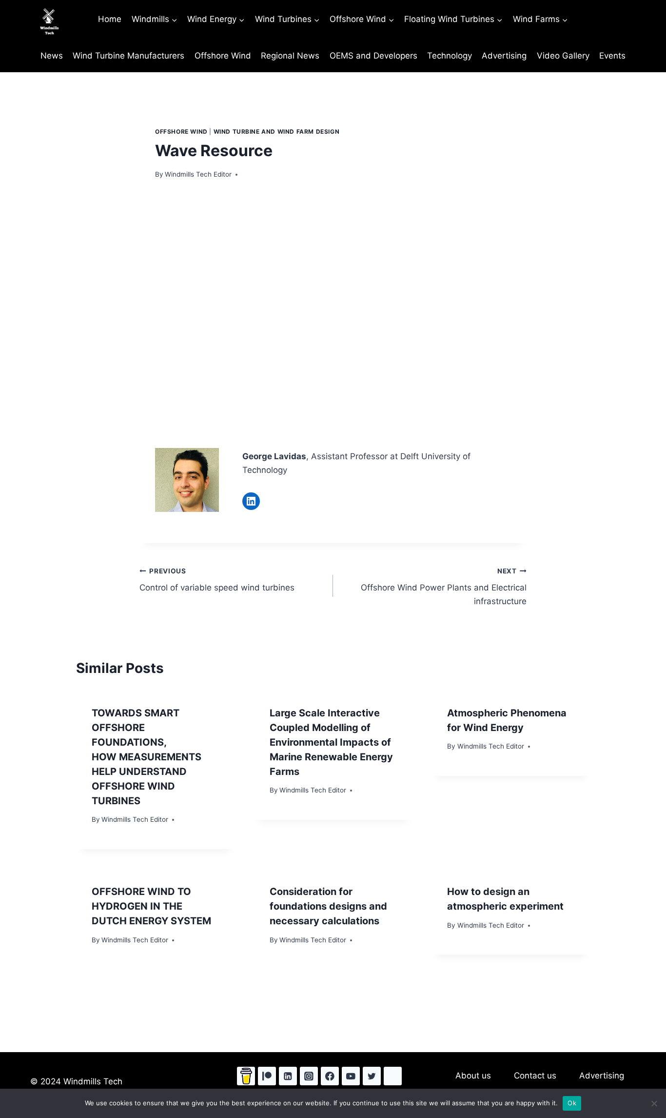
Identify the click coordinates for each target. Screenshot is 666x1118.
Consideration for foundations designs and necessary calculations (328, 906)
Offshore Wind (223, 56)
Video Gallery (563, 56)
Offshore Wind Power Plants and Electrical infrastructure (444, 586)
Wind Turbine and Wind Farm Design (277, 131)
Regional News (290, 56)
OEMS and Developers (373, 56)
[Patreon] (267, 1076)
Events (612, 56)
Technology (449, 56)
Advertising (504, 56)
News (51, 56)
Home (109, 19)
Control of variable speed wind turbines (216, 580)
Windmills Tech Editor (198, 174)
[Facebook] (330, 1076)
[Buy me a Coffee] (246, 1076)
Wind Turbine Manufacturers (128, 56)
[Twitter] (372, 1076)
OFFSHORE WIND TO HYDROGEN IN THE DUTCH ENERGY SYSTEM (151, 906)
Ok (572, 1103)
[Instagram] (309, 1076)
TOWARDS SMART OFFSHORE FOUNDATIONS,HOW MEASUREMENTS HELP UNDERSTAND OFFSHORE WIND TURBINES (146, 757)
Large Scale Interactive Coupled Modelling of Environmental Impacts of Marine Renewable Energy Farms (331, 742)
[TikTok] (393, 1076)
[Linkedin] (288, 1076)
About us (473, 1075)
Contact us (535, 1075)
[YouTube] (351, 1076)
